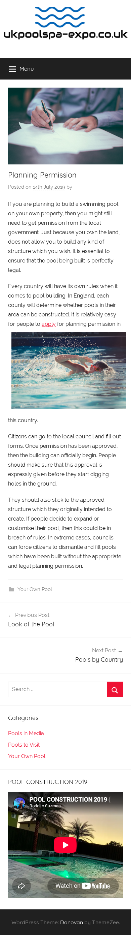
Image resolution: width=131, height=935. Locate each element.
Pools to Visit (24, 745)
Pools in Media (26, 733)
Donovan (71, 922)
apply (49, 324)
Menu (26, 68)
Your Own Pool (34, 589)
